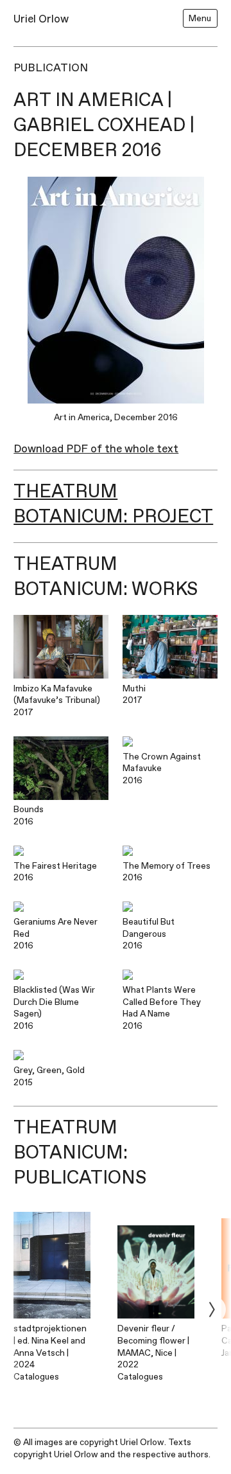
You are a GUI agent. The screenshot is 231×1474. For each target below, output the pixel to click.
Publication (50, 68)
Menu (200, 18)
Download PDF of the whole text (95, 449)
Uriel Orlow (41, 19)
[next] (212, 1308)
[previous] (19, 1308)
